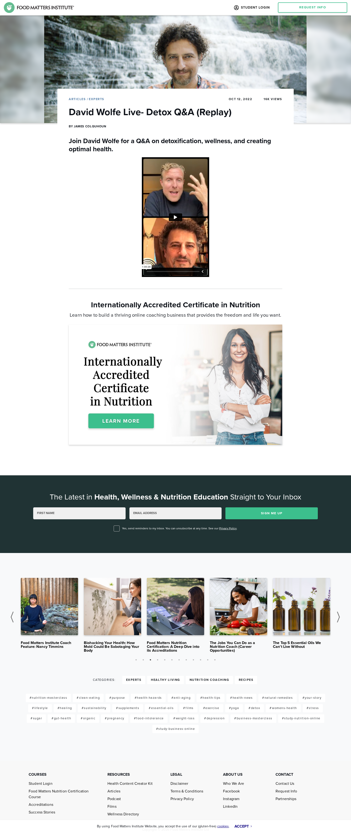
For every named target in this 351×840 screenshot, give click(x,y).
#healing (65, 708)
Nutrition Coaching (209, 680)
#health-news (241, 698)
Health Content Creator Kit (130, 783)
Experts (96, 99)
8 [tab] (186, 659)
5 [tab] (164, 659)
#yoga (234, 708)
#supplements (127, 708)
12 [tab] (215, 659)
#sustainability (94, 708)
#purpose (117, 698)
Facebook (231, 791)
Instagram (231, 799)
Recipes (246, 680)
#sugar (36, 718)
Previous (14, 617)
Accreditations (41, 804)
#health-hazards (148, 698)
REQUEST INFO (312, 7)
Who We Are (233, 783)
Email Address (145, 513)
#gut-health (61, 718)
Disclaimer (179, 783)
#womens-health (283, 708)
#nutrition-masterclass (48, 698)
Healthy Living (165, 680)
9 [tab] (193, 659)
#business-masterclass (253, 718)
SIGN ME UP (271, 513)
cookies (223, 826)
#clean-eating (88, 698)
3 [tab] (150, 659)
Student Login (41, 783)
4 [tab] (157, 659)
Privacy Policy (228, 528)
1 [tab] (136, 659)
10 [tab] (200, 659)
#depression (214, 718)
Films (112, 806)
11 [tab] (207, 659)
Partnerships (286, 799)
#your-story (312, 698)
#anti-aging (181, 698)
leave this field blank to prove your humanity (37, 487)
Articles (78, 99)
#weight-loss (184, 718)
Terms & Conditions (186, 791)
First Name (45, 513)
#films (188, 708)
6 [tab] (172, 659)
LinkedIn (230, 806)
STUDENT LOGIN (255, 7)
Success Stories (42, 812)
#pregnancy (114, 718)
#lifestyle (40, 708)
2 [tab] (143, 659)
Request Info (286, 791)
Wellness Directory (123, 814)
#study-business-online (175, 729)
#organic (88, 718)
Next (339, 617)
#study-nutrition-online (301, 718)
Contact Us (285, 783)
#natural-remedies (277, 698)
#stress (313, 708)
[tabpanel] (49, 615)
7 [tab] (179, 659)
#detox (254, 708)
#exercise (211, 708)
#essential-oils (161, 708)
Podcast (114, 799)
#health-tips (210, 698)
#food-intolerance (149, 718)
